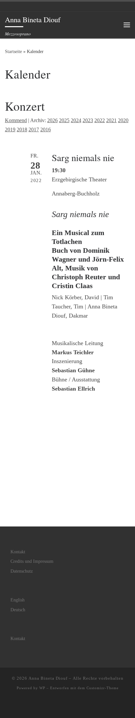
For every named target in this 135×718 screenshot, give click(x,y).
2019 (10, 130)
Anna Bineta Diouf (48, 678)
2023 (88, 120)
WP (42, 688)
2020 (123, 120)
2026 (52, 120)
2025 (64, 120)
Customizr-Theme (103, 688)
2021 (111, 120)
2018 (22, 130)
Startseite (13, 51)
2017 (34, 130)
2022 (99, 120)
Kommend (16, 120)
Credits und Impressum (31, 561)
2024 (76, 120)
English (17, 600)
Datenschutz (21, 571)
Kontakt (17, 551)
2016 (45, 130)
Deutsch (17, 609)
